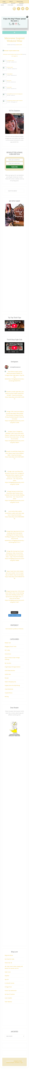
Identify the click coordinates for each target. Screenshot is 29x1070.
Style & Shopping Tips (10, 681)
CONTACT (5, 3)
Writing (7, 696)
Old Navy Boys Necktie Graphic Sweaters (15, 100)
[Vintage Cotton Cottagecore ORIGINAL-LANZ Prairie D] (14, 440)
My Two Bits (8, 663)
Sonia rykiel (9, 87)
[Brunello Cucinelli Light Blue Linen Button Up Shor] (14, 400)
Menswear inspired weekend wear (9, 54)
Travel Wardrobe (9, 689)
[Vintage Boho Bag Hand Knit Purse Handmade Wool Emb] (14, 540)
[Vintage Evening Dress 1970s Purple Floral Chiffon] (14, 600)
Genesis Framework (10, 1062)
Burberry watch (10, 67)
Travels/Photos (8, 693)
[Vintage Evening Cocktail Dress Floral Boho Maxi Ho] (14, 500)
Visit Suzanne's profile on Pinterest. (15, 628)
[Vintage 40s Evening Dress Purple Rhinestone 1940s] (14, 560)
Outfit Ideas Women (10, 670)
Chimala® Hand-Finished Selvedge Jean (15, 93)
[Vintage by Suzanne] (14, 226)
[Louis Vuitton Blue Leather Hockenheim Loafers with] (14, 520)
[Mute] (20, 330)
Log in (21, 1062)
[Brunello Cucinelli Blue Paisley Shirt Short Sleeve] (14, 460)
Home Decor (8, 654)
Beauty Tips (8, 642)
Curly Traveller (8, 998)
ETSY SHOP (10, 5)
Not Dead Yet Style (9, 959)
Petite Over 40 (8, 962)
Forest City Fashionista (10, 990)
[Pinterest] (23, 8)
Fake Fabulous (8, 1001)
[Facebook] (19, 8)
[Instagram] (14, 8)
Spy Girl (7, 979)
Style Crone (8, 972)
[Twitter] (27, 8)
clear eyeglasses (14, 56)
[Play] (6, 330)
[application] (14, 325)
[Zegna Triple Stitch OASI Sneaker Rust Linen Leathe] (14, 580)
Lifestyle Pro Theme (18, 1061)
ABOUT (11, 1)
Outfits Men (8, 674)
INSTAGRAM (20, 5)
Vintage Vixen (8, 987)
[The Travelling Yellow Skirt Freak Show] (14, 736)
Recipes (7, 678)
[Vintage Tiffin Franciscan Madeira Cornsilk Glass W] (14, 420)
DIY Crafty (7, 650)
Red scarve (9, 80)
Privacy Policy (20, 1)
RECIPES (13, 3)
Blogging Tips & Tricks (10, 646)
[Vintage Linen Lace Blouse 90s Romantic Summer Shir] (14, 480)
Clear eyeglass (10, 73)
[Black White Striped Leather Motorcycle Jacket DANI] (14, 380)
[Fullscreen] (22, 330)
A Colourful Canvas (9, 983)
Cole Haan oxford (10, 60)
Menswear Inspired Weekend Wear (14, 39)
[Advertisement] (16, 759)
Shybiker (7, 975)
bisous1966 (20, 54)
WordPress (17, 1062)
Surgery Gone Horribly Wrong (12, 685)
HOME (4, 1)
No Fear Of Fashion (10, 994)
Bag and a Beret (9, 955)
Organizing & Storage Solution (12, 667)
